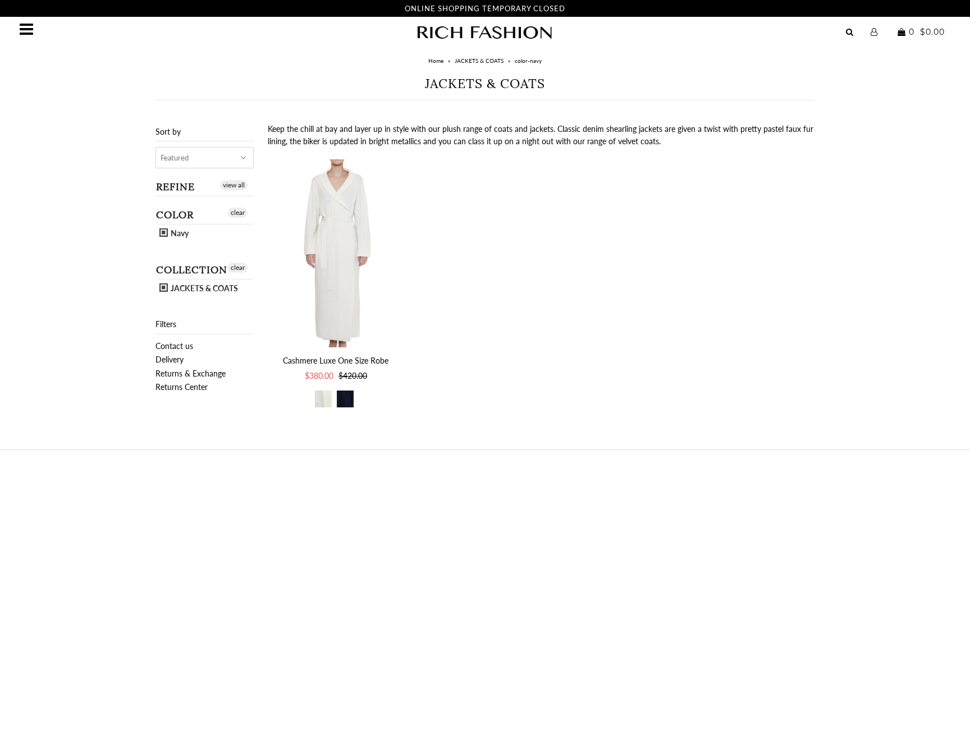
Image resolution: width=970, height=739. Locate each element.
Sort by (168, 131)
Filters (165, 324)
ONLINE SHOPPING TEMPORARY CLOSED (485, 8)
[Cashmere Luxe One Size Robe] (336, 253)
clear (238, 212)
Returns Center (181, 387)
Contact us (174, 346)
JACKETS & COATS (479, 60)
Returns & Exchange (190, 373)
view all (234, 185)
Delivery (169, 359)
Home (435, 60)
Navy (179, 233)
